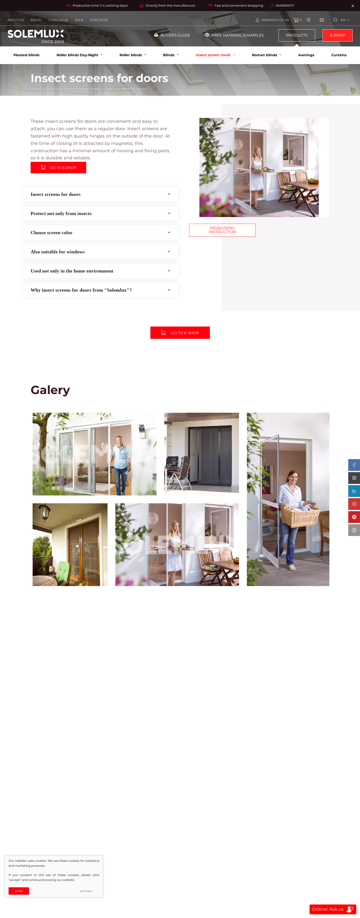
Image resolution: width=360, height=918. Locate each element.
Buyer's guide (175, 35)
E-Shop (337, 35)
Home (36, 88)
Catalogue (58, 20)
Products (297, 35)
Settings (86, 891)
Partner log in (275, 20)
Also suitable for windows (58, 251)
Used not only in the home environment (72, 271)
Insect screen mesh (83, 88)
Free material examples (238, 35)
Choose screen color (51, 232)
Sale (79, 20)
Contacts (99, 20)
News (36, 20)
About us (15, 20)
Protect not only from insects (61, 213)
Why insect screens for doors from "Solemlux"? (81, 290)
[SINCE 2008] (35, 33)
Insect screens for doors (56, 194)
